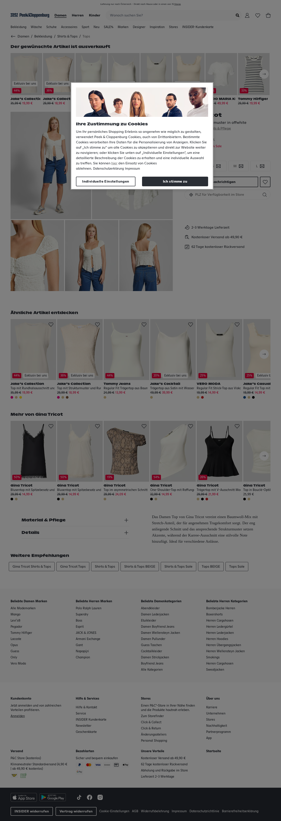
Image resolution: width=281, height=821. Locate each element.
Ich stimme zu (175, 181)
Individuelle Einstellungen (105, 181)
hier (114, 163)
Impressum (132, 168)
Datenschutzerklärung (108, 168)
